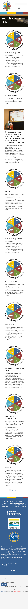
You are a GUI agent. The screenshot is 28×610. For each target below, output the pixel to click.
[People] (14, 178)
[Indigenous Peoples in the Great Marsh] (14, 355)
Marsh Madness (11, 95)
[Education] (14, 454)
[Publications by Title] (14, 40)
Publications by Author (13, 239)
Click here (3, 589)
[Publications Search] (14, 268)
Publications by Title (12, 53)
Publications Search (12, 281)
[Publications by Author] (14, 226)
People (7, 191)
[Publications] (14, 311)
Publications (9, 324)
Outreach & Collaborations (10, 417)
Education (8, 467)
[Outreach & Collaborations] (14, 403)
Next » (16, 490)
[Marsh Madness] (14, 82)
